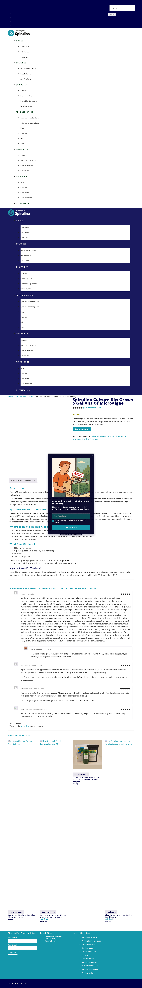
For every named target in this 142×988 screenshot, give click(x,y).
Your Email (12, 945)
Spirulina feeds (87, 948)
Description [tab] (16, 480)
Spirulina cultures (88, 944)
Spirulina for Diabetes (90, 966)
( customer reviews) (92, 407)
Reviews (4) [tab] (30, 480)
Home (10, 396)
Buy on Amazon (82, 429)
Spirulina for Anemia (89, 962)
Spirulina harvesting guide (91, 941)
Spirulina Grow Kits (90, 439)
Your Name (12, 937)
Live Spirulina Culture (24, 396)
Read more (111, 912)
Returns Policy (50, 941)
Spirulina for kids (88, 959)
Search (112, 14)
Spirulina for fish (88, 973)
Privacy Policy (50, 939)
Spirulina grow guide (89, 937)
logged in (25, 726)
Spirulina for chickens (90, 969)
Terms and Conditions (53, 937)
